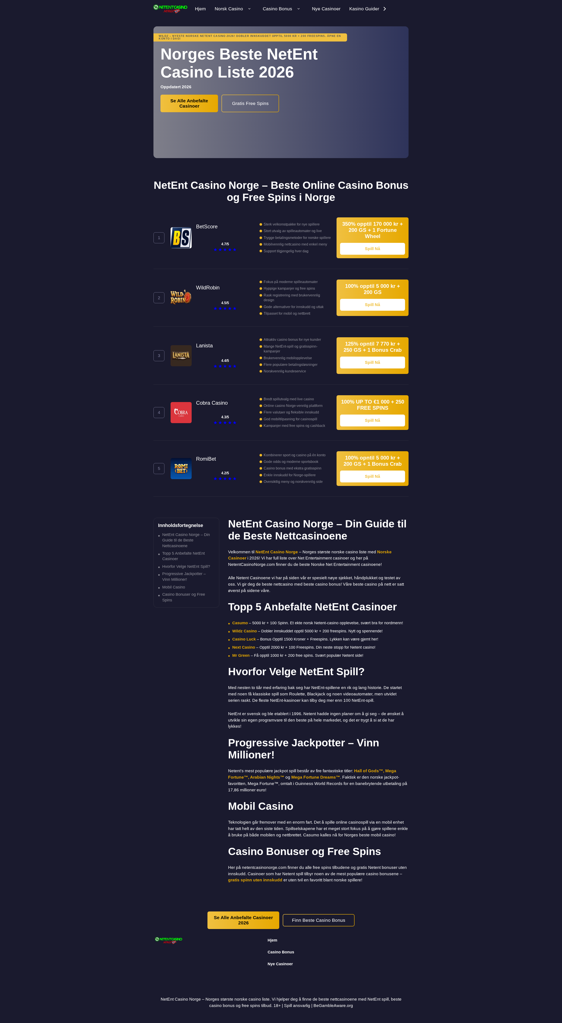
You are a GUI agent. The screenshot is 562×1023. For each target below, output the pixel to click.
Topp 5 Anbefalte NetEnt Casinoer (183, 556)
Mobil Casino (173, 587)
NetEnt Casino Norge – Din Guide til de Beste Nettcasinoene (186, 540)
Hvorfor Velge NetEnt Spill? (186, 566)
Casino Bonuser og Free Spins (183, 597)
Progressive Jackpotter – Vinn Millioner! (184, 576)
